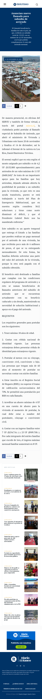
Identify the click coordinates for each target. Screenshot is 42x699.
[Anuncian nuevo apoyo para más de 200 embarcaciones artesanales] (31, 538)
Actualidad (8, 472)
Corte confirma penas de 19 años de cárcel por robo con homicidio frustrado (13, 476)
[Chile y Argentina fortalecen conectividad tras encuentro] (31, 585)
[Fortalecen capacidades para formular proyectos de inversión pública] (31, 554)
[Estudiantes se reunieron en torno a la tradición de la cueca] (31, 491)
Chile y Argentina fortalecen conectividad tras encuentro (12, 586)
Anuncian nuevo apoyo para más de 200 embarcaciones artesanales (11, 539)
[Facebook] (17, 666)
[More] (25, 106)
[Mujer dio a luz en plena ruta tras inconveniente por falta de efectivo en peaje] (31, 617)
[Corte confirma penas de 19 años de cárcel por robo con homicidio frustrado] (31, 475)
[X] (24, 666)
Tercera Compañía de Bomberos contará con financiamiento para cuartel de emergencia (12, 507)
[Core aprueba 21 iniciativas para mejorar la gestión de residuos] (31, 522)
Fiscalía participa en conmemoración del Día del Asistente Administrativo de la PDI (12, 601)
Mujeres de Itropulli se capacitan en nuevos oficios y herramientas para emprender (11, 570)
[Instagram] (20, 666)
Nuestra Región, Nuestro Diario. (27, 694)
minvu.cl (30, 125)
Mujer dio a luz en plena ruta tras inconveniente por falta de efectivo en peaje (12, 617)
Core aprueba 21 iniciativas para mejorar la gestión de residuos (13, 523)
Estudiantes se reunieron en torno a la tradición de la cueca (12, 491)
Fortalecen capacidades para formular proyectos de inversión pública (12, 554)
